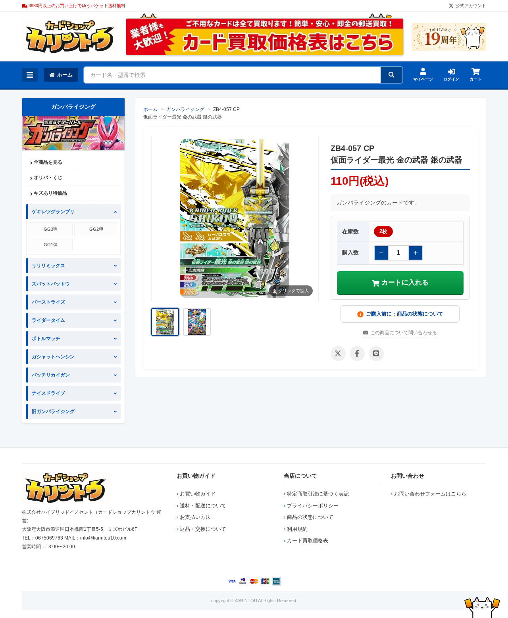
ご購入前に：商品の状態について (404, 314)
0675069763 (49, 538)
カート (475, 79)
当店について (300, 476)
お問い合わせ (407, 476)
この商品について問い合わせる (403, 332)
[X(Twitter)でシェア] (338, 353)
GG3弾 (51, 229)
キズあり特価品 (50, 193)
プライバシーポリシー (313, 506)
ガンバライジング (185, 109)
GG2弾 (96, 229)
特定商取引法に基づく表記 (318, 494)
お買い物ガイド (196, 476)
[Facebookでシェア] (357, 353)
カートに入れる (404, 282)
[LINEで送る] (376, 353)
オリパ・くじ (47, 177)
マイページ (423, 79)
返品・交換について (203, 529)
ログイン (451, 79)
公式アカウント (471, 5)
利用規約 (297, 529)
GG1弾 (51, 244)
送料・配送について (203, 506)
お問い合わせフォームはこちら (430, 494)
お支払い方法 (195, 517)
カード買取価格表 (307, 540)
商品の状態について (310, 517)
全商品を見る (47, 162)
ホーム (65, 75)
